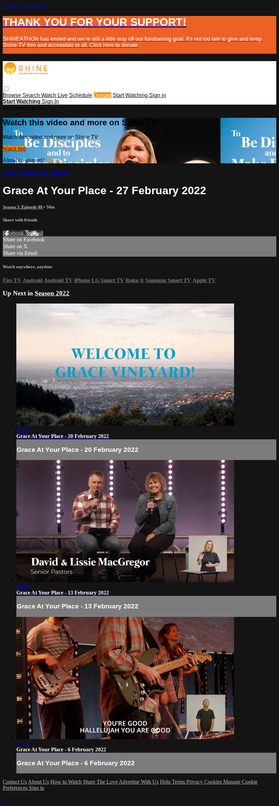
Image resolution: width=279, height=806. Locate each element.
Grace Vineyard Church (36, 173)
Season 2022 (52, 293)
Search (31, 95)
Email (37, 233)
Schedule (80, 95)
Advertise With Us (139, 782)
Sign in (157, 95)
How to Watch (66, 782)
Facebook (14, 233)
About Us (38, 782)
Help (166, 782)
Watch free (14, 148)
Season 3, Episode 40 (23, 206)
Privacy (195, 782)
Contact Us (15, 782)
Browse (12, 95)
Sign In (50, 101)
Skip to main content (25, 5)
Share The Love (100, 782)
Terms (179, 782)
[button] (6, 89)
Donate (102, 95)
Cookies (213, 782)
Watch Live (54, 95)
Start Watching (131, 95)
